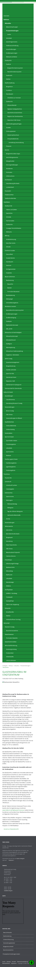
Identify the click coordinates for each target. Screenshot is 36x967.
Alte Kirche (9, 530)
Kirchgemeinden (10, 269)
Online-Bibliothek (11, 426)
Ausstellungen (9, 396)
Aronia (8, 519)
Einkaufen (8, 608)
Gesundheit (9, 254)
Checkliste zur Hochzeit (14, 98)
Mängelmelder (10, 161)
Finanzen (8, 146)
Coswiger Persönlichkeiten (13, 228)
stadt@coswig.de (8, 890)
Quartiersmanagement (12, 362)
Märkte (8, 616)
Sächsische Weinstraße (13, 515)
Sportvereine (10, 452)
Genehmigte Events (11, 42)
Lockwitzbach (10, 187)
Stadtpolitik (8, 60)
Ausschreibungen (11, 49)
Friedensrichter (9, 195)
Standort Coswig (9, 627)
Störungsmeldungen (12, 165)
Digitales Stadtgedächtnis (14, 109)
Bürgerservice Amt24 (8, 946)
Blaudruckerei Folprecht (13, 552)
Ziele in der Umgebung (12, 604)
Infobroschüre (10, 176)
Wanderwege (10, 582)
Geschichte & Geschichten (14, 112)
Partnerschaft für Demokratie (13, 388)
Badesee (8, 455)
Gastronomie (10, 496)
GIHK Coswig (8, 358)
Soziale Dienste (10, 258)
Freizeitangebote (11, 444)
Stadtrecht (9, 75)
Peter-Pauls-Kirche (11, 545)
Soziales (8, 127)
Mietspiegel (9, 299)
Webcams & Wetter (11, 57)
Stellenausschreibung (12, 45)
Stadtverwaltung (9, 83)
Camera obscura (10, 556)
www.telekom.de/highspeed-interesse (13, 810)
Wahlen (8, 79)
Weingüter (10, 507)
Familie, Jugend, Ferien (11, 459)
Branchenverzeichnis (12, 630)
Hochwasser (8, 180)
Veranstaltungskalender (9, 943)
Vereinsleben (8, 433)
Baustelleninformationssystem (15, 310)
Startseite (6, 16)
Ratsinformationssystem (14, 72)
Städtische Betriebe (10, 198)
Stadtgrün (9, 344)
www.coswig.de (20, 858)
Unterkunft (8, 481)
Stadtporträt (8, 206)
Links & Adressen (11, 660)
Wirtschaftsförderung (11, 645)
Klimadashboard (11, 340)
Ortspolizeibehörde (12, 139)
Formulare (9, 172)
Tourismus (7, 474)
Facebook (10, 860)
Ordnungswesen (11, 131)
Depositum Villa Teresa (13, 120)
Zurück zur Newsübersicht (11, 829)
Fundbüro (9, 90)
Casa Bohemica (10, 399)
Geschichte (9, 213)
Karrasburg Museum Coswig (14, 403)
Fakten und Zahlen (11, 209)
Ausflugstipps (9, 589)
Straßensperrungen (11, 53)
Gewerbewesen (9, 634)
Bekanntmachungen (12, 27)
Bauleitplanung (10, 295)
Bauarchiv (10, 284)
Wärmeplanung (10, 347)
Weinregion (9, 500)
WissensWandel (11, 105)
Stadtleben (7, 202)
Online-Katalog (10, 429)
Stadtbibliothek (9, 422)
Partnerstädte (10, 221)
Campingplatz (10, 489)
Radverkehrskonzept (12, 325)
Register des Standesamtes (15, 116)
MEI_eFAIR (9, 329)
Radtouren (9, 575)
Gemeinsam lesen (11, 377)
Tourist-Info (8, 478)
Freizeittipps (8, 560)
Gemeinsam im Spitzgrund (13, 384)
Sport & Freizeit (9, 437)
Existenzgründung (11, 649)
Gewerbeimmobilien (10, 642)
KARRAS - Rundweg (11, 593)
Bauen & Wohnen (10, 276)
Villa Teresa (9, 414)
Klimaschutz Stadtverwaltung (14, 351)
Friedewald (9, 597)
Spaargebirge (10, 601)
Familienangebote (11, 463)
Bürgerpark (9, 537)
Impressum (14, 963)
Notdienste (9, 168)
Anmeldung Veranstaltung (16, 142)
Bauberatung (10, 280)
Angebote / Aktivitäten (12, 355)
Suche (3, 961)
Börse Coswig (10, 411)
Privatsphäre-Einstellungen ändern (11, 954)
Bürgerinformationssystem (15, 68)
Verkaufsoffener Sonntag (13, 619)
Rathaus (6, 19)
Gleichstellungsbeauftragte (13, 124)
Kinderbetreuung (11, 239)
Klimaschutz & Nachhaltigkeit (13, 332)
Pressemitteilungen (12, 31)
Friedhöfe (9, 273)
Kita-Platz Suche (10, 243)
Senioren (8, 265)
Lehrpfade (9, 448)
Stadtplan (9, 321)
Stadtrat (8, 64)
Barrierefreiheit (6, 963)
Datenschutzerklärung (22, 961)
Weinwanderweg (12, 504)
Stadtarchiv (9, 101)
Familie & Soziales (10, 250)
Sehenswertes (9, 526)
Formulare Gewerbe (11, 638)
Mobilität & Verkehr (10, 306)
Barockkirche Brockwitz (12, 534)
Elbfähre (8, 586)
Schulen (8, 247)
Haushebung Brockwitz (12, 183)
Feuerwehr (8, 191)
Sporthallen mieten (11, 440)
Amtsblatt (9, 38)
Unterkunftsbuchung (8, 939)
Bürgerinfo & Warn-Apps (13, 154)
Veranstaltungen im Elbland (14, 418)
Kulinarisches (8, 493)
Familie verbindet (11, 370)
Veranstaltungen (9, 407)
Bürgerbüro (9, 86)
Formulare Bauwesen (13, 291)
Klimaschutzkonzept (12, 336)
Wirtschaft (7, 623)
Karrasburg (9, 541)
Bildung (7, 235)
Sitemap (9, 961)
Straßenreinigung (11, 317)
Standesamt (9, 94)
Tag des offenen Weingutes (15, 511)
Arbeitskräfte (10, 657)
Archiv (9, 34)
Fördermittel (9, 653)
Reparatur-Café (10, 381)
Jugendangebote (11, 467)
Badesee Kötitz (10, 567)
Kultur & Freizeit (8, 392)
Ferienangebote (10, 470)
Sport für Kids (10, 373)
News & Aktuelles (7, 932)
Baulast (9, 288)
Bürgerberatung (10, 366)
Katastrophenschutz (13, 135)
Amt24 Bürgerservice (12, 157)
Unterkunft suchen (11, 485)
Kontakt (14, 961)
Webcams (9, 232)
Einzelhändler (10, 612)
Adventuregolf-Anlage (12, 563)
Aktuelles (8, 23)
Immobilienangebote (12, 303)
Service (7, 150)
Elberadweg (9, 571)
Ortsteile (8, 217)
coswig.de (4, 665)
